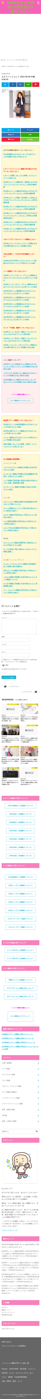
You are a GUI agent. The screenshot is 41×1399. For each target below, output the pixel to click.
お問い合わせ (6, 1342)
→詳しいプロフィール (10, 1230)
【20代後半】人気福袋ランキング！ (21, 822)
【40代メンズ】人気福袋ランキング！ (20, 902)
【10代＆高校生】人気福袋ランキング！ (20, 805)
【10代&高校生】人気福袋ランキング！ (20, 877)
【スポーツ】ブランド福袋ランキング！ (20, 919)
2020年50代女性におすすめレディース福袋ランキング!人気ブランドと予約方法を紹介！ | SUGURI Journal (20, 1256)
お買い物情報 (7, 1063)
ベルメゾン (32, 1369)
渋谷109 (4, 1373)
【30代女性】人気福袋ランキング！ (21, 830)
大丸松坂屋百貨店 (20, 1377)
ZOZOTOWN (13, 1369)
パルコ (4, 1377)
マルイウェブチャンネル (24, 1373)
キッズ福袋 (6, 1069)
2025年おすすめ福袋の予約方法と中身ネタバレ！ (20, 7)
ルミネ (11, 1373)
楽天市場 (23, 1369)
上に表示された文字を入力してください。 (15, 669)
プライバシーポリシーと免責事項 (13, 1346)
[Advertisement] (20, 36)
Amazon (4, 1369)
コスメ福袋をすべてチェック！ (20, 400)
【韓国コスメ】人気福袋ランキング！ (20, 980)
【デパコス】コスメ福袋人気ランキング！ (20, 996)
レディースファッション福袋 (12, 1103)
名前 (3, 636)
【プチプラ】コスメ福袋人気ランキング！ (20, 988)
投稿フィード (6, 1310)
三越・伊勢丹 (6, 1381)
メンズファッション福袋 (11, 1098)
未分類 (4, 1115)
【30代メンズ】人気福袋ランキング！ (20, 894)
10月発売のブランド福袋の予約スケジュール (18, 1038)
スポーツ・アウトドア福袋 (11, 1086)
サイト (4, 652)
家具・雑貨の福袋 (8, 1109)
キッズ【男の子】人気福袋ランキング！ (20, 958)
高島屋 (10, 1377)
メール (4, 644)
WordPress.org (7, 1315)
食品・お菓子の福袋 (9, 1121)
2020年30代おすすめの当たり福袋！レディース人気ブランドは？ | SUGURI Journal (20, 1290)
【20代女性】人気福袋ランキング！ (21, 814)
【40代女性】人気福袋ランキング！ (21, 839)
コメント (4, 617)
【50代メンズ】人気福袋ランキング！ (20, 910)
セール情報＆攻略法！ (10, 1092)
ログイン (5, 1307)
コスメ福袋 (6, 1080)
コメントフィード (8, 1312)
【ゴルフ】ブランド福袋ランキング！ (20, 927)
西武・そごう (17, 1381)
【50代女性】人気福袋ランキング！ (21, 847)
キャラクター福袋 (8, 1074)
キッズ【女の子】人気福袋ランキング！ (20, 950)
